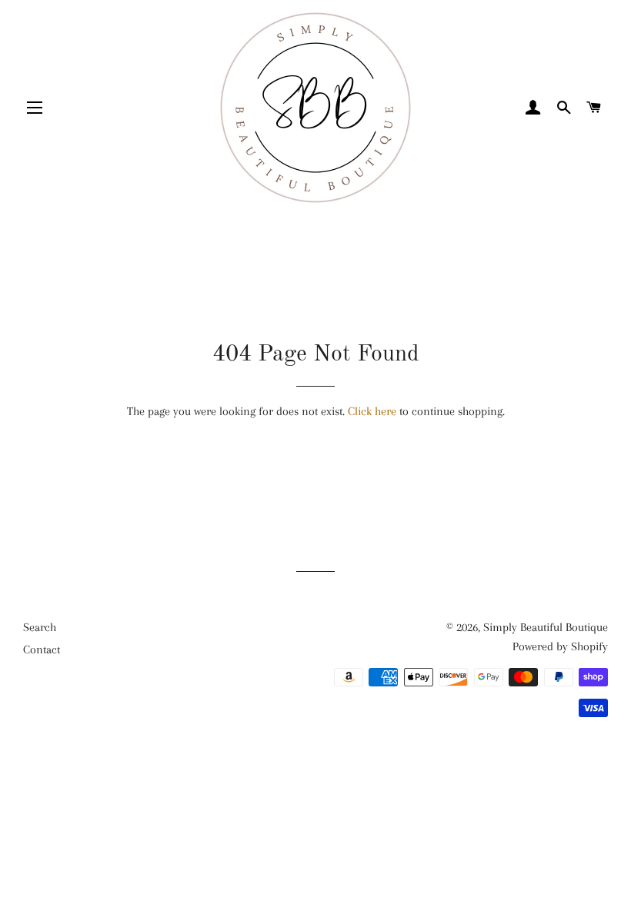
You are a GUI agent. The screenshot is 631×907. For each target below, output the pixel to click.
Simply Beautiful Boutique (545, 627)
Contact (41, 649)
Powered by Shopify (560, 646)
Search (39, 627)
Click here (372, 411)
